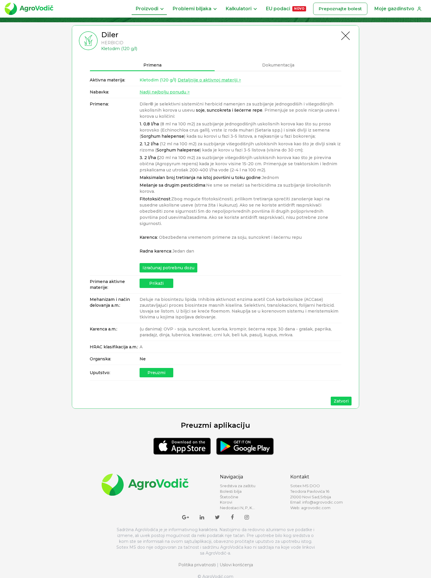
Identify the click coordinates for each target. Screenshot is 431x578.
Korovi (226, 502)
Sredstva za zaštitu (237, 485)
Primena (152, 65)
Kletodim (158, 80)
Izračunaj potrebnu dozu (168, 267)
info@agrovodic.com (322, 502)
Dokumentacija (278, 65)
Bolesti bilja (231, 491)
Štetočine (229, 497)
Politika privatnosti (197, 564)
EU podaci (285, 8)
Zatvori (341, 401)
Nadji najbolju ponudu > (165, 92)
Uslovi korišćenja (236, 564)
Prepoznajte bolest (340, 8)
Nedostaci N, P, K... (237, 507)
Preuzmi (156, 372)
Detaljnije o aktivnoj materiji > (209, 80)
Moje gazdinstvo (394, 8)
